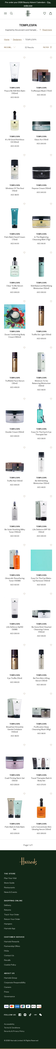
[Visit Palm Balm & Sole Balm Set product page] (15, 794)
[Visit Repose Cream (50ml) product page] (41, 155)
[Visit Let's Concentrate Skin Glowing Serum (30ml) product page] (41, 794)
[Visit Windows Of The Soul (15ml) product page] (15, 155)
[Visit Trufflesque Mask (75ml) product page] (41, 58)
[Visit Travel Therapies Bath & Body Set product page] (41, 745)
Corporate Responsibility (14, 982)
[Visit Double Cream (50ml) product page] (15, 399)
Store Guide (9, 882)
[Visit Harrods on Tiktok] (30, 1015)
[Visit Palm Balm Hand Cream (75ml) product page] (15, 204)
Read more (47, 29)
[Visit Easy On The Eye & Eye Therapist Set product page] (41, 399)
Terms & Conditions (12, 1027)
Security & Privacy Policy (14, 1031)
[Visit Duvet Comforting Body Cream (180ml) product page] (15, 301)
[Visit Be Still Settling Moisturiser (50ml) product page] (41, 448)
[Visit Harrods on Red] (35, 1015)
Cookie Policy (10, 964)
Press (6, 991)
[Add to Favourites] (24, 58)
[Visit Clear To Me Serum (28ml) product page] (15, 253)
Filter (46, 47)
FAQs (6, 950)
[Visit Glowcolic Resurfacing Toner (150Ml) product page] (15, 545)
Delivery (7, 905)
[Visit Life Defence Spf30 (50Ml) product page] (15, 594)
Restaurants (9, 887)
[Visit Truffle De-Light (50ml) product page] (41, 301)
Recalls (7, 959)
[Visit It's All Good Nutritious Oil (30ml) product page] (15, 106)
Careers (7, 987)
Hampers (8, 923)
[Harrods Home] (28, 13)
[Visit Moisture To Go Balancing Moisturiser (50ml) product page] (41, 348)
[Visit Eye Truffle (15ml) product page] (15, 645)
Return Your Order (12, 919)
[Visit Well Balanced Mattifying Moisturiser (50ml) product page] (41, 253)
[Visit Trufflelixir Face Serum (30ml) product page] (15, 348)
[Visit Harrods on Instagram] (25, 1015)
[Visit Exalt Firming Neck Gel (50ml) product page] (15, 745)
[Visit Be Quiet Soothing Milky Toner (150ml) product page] (15, 496)
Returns (7, 909)
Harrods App (9, 928)
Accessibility (9, 1024)
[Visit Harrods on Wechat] (40, 1015)
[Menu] (5, 13)
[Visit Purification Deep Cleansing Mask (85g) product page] (41, 694)
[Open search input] (11, 13)
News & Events (10, 891)
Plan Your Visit (10, 878)
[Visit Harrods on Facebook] (20, 1015)
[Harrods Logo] (28, 861)
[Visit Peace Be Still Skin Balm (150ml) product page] (15, 58)
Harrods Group (10, 977)
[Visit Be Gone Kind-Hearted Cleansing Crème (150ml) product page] (41, 594)
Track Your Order (11, 914)
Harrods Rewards (11, 941)
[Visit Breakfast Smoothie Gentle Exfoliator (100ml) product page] (15, 694)
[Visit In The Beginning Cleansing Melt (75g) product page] (41, 204)
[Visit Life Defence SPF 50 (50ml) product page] (41, 496)
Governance (9, 996)
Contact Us (9, 955)
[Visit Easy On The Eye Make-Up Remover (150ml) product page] (41, 545)
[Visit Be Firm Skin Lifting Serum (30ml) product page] (41, 645)
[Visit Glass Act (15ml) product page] (41, 106)
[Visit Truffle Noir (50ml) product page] (15, 448)
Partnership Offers (12, 946)
